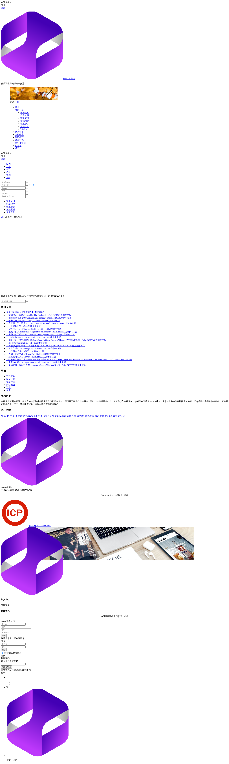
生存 (74, 416)
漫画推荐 (19, 137)
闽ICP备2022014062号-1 (40, 526)
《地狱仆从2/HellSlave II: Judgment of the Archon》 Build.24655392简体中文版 (41, 332)
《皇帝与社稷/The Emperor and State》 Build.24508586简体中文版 (36, 362)
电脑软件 (24, 113)
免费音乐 (10, 212)
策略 (69, 416)
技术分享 (19, 132)
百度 (8, 166)
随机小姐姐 (20, 143)
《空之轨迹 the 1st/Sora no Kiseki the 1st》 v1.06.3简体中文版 (33, 329)
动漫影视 (19, 140)
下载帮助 (10, 376)
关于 (17, 148)
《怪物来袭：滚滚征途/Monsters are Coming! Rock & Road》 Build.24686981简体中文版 (46, 365)
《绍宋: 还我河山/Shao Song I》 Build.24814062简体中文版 (33, 320)
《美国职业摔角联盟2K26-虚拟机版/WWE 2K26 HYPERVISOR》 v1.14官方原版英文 (45, 346)
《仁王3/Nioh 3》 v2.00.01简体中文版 (23, 326)
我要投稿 (10, 382)
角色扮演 (12, 415)
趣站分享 (19, 134)
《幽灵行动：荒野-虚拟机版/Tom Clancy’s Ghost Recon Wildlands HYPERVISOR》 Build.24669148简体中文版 (56, 340)
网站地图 (10, 385)
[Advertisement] (114, 237)
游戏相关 (24, 121)
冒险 (3, 415)
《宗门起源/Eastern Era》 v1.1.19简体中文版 (26, 343)
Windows (24, 129)
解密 (115, 416)
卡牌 (45, 416)
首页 (17, 107)
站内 (8, 164)
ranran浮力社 (69, 78)
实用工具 (24, 126)
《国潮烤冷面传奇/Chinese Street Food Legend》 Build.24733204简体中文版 (40, 334)
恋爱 (20, 416)
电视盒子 (24, 124)
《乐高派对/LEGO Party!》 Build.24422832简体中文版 (31, 357)
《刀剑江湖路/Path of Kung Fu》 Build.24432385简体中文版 (33, 354)
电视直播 (89, 416)
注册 (3, 8)
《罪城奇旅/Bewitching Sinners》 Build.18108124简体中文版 (33, 337)
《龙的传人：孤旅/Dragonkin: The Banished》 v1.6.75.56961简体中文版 (38, 315)
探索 (64, 416)
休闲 (96, 416)
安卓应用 (24, 115)
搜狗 (8, 175)
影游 (49, 416)
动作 (25, 415)
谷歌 (8, 169)
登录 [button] (3, 5)
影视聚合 (81, 416)
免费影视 (10, 209)
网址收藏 (10, 379)
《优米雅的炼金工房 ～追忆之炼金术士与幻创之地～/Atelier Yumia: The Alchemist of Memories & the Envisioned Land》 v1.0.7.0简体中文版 (69, 359)
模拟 (30, 416)
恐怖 (102, 416)
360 (8, 177)
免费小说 (121, 416)
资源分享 (19, 110)
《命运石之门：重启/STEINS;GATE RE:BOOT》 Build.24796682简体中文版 (41, 323)
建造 (36, 416)
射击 (40, 416)
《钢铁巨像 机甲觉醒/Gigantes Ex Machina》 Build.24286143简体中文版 (39, 318)
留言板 (18, 146)
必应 (8, 172)
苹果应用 (24, 118)
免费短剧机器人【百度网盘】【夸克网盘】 (26, 312)
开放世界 (108, 416)
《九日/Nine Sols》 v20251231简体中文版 (25, 351)
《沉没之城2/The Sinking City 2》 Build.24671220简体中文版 (33, 348)
